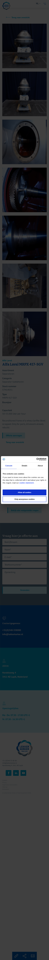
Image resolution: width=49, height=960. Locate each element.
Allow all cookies (24, 492)
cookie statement (26, 483)
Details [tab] (24, 466)
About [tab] (40, 466)
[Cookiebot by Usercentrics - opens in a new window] (36, 459)
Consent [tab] (8, 466)
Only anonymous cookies (24, 499)
